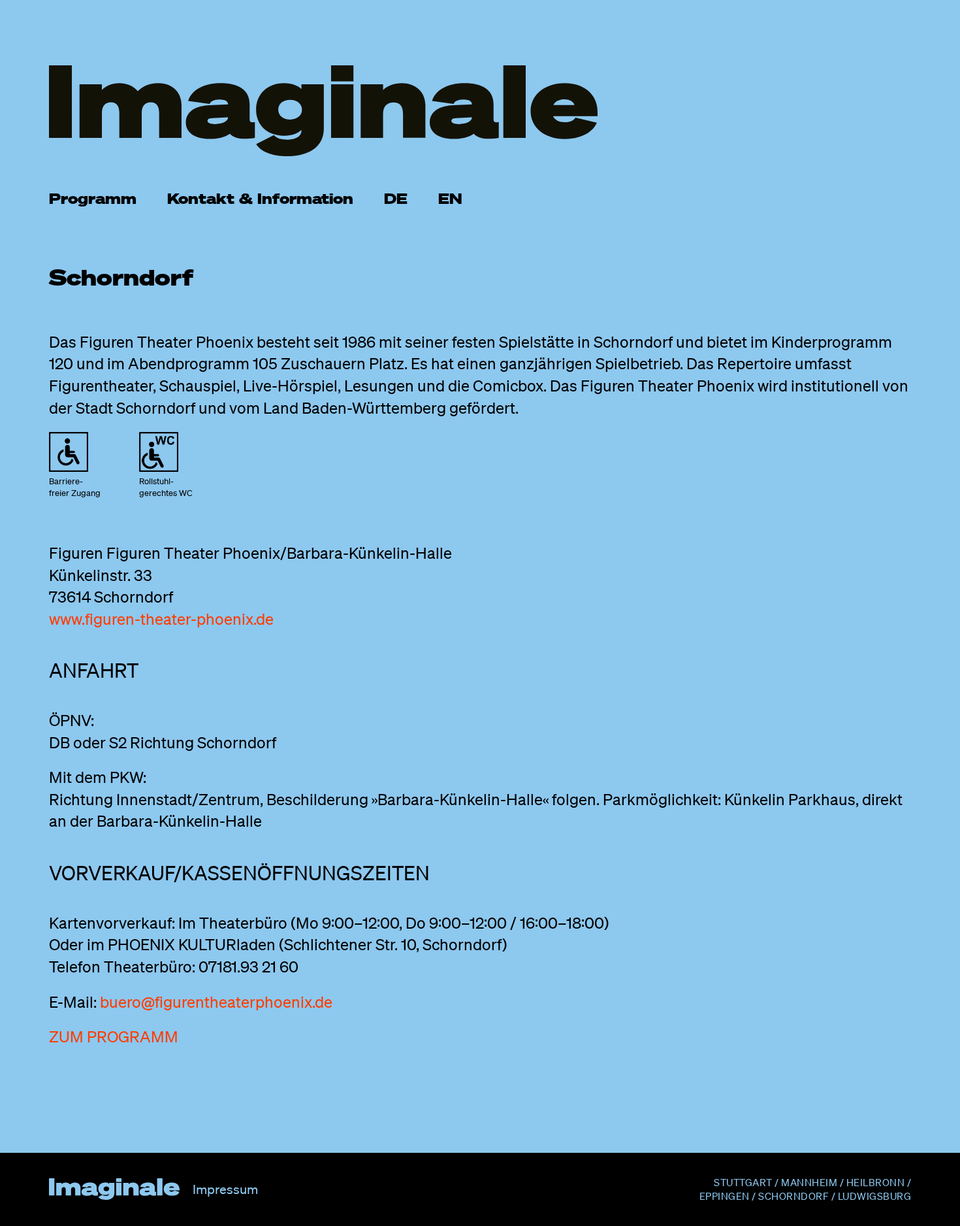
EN (450, 198)
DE (396, 198)
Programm (92, 198)
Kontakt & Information (260, 198)
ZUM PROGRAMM (113, 1036)
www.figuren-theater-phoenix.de (161, 619)
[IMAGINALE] (480, 110)
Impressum (225, 1189)
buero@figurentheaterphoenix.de (216, 1002)
